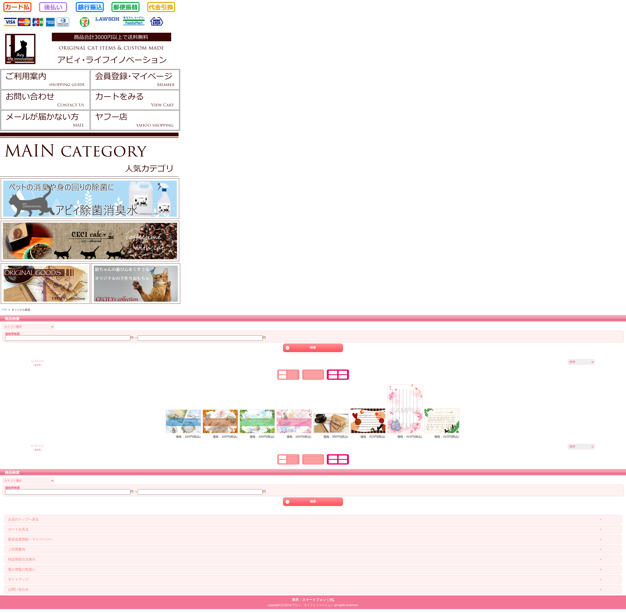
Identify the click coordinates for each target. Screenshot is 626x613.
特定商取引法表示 (21, 559)
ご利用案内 (16, 549)
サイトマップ (18, 579)
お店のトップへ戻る (23, 519)
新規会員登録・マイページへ (30, 539)
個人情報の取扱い (21, 569)
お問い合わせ (18, 589)
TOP (4, 309)
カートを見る (18, 529)
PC (332, 600)
